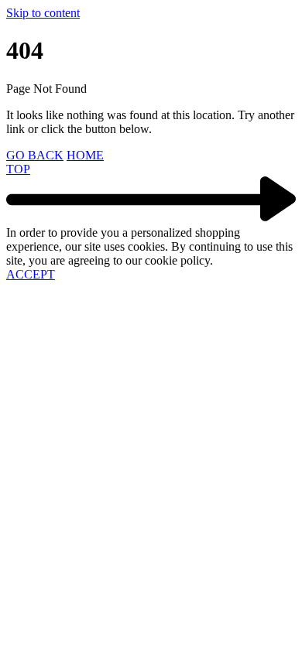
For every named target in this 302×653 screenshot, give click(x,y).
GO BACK (34, 155)
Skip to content (43, 12)
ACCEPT (30, 274)
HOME (85, 155)
